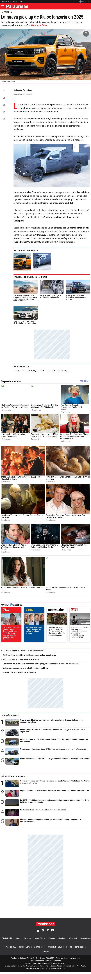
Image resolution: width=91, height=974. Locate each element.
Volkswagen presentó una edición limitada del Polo (25, 668)
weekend (80, 610)
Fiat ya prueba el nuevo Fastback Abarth (21, 659)
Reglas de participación (76, 947)
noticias (34, 610)
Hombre (61, 938)
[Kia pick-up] (22, 262)
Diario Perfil (7, 938)
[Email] (4, 119)
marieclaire (57, 610)
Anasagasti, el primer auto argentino (19, 672)
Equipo (61, 947)
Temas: (17, 371)
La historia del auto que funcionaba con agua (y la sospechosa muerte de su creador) (41, 664)
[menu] (2, 6)
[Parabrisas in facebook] (43, 930)
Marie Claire (40, 938)
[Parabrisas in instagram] (38, 930)
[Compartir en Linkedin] (4, 112)
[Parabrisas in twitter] (48, 930)
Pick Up (64, 371)
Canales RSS (10, 947)
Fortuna (51, 938)
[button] (86, 34)
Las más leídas (10, 715)
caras (11, 610)
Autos (56, 371)
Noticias (27, 938)
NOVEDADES (6, 12)
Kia (24, 371)
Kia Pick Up (32, 371)
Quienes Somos (25, 947)
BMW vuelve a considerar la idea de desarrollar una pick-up (29, 655)
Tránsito (45, 951)
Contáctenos (39, 947)
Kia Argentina (45, 371)
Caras (18, 938)
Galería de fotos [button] (39, 25)
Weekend (73, 938)
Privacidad (51, 947)
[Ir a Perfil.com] (84, 2)
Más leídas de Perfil (13, 776)
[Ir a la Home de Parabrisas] (17, 6)
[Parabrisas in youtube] (52, 930)
